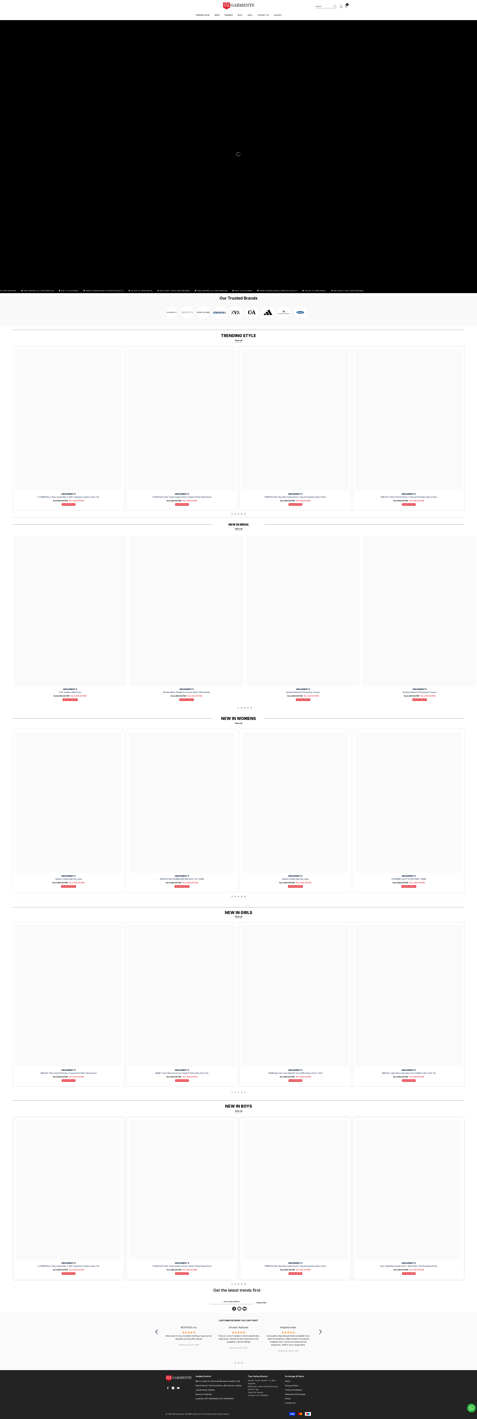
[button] (156, 1331)
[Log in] (341, 6)
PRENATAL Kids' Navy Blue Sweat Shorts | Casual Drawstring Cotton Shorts (295, 497)
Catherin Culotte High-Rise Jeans (68, 879)
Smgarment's (68, 494)
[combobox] (324, 6)
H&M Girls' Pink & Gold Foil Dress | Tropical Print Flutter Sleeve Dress (409, 497)
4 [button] (241, 514)
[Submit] (209, 1404)
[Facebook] (234, 1309)
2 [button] (235, 514)
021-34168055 (262, 1395)
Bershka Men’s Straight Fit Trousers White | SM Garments (186, 692)
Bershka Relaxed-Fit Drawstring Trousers (303, 692)
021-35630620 (226, 1399)
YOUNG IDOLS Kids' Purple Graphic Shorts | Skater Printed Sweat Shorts (182, 497)
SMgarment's (68, 876)
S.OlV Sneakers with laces (70, 692)
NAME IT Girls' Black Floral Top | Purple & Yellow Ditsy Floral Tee (181, 1073)
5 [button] (245, 514)
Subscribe (261, 1302)
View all (238, 340)
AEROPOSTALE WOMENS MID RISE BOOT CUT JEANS (182, 879)
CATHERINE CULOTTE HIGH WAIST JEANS (408, 879)
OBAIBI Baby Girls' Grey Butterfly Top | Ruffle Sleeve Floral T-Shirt (295, 1073)
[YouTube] (245, 1309)
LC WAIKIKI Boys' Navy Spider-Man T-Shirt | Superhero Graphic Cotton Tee (68, 497)
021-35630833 (212, 1399)
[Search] (326, 6)
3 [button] (238, 514)
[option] (68, 428)
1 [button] (232, 514)
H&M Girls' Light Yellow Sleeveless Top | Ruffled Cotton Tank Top (409, 1073)
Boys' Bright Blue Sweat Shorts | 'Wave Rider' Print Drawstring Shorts (408, 1266)
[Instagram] (239, 1309)
